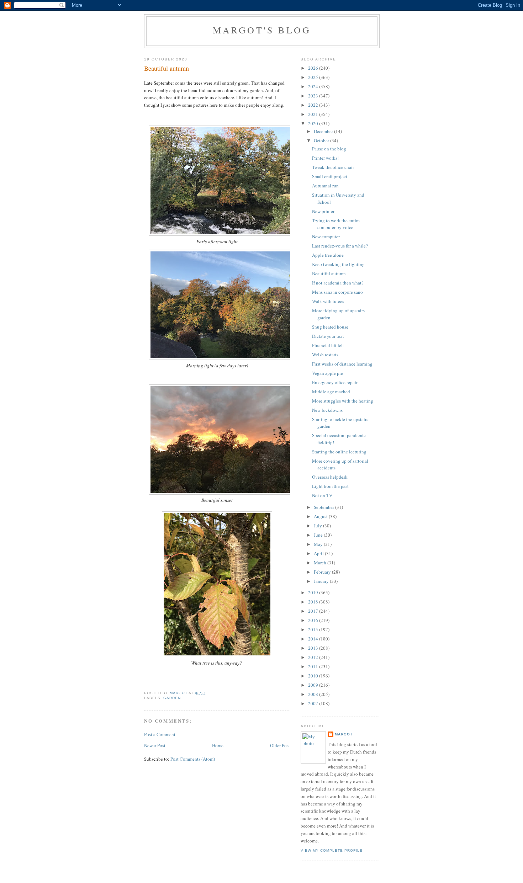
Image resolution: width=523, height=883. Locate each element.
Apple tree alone (328, 255)
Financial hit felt (328, 345)
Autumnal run (325, 185)
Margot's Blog (262, 30)
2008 (313, 694)
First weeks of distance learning (342, 364)
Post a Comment (159, 734)
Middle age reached (331, 391)
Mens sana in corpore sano (337, 292)
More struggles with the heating (342, 401)
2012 (313, 657)
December (324, 131)
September (324, 507)
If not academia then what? (338, 283)
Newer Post (154, 745)
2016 (313, 620)
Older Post (280, 745)
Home (217, 745)
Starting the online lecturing (339, 451)
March (320, 562)
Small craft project (329, 176)
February (323, 572)
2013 (313, 648)
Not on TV (322, 495)
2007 (313, 703)
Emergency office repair (335, 382)
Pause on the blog (329, 148)
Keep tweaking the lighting (338, 264)
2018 (313, 602)
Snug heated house (330, 327)
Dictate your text (328, 336)
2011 (313, 666)
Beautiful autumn (329, 273)
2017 (313, 611)
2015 (313, 629)
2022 (313, 105)
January (322, 581)
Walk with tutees (328, 301)
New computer (326, 236)
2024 (313, 86)
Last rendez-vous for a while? (340, 246)
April (319, 553)
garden (172, 698)
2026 (313, 68)
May (319, 544)
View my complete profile (332, 850)
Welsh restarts (325, 354)
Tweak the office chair (333, 167)
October (322, 140)
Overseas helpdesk (330, 477)
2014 (313, 638)
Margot (344, 734)
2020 (313, 123)
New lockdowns (327, 410)
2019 (313, 592)
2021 (313, 114)
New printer (323, 211)
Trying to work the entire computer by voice (336, 224)
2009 (313, 685)
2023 (313, 95)
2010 (313, 675)
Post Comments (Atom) (192, 759)
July (318, 525)
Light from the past (330, 486)
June (319, 535)
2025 (313, 77)
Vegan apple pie (327, 373)
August (321, 516)
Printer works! (325, 158)
